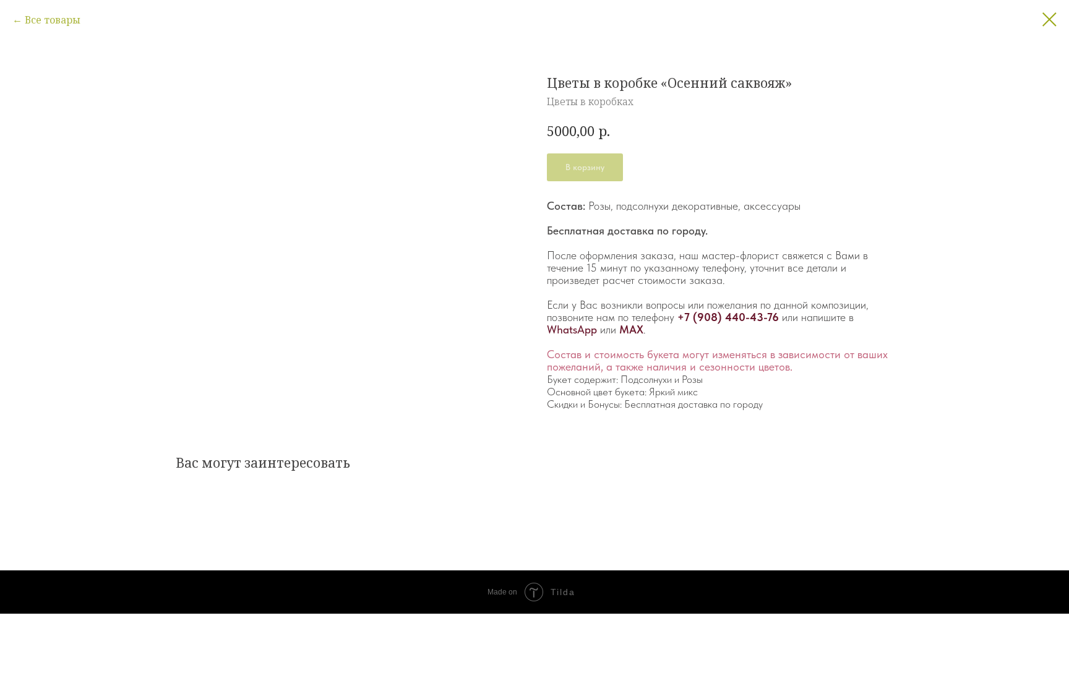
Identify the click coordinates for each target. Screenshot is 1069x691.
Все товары (52, 20)
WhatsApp (572, 329)
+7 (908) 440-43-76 (728, 317)
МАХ (631, 329)
